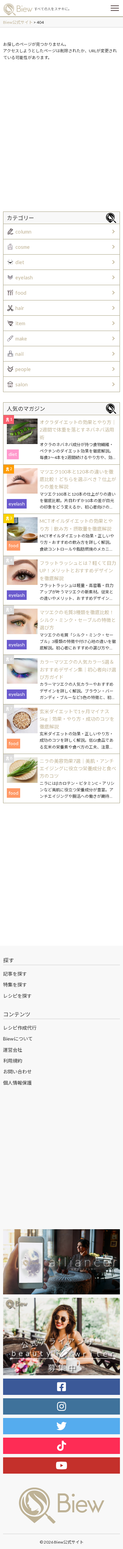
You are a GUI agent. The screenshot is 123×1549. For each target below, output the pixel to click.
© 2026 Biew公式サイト (62, 1542)
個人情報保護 (17, 1083)
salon (21, 384)
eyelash (24, 277)
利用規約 (12, 1061)
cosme (22, 247)
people (23, 369)
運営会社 (12, 1050)
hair (19, 308)
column (23, 231)
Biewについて (18, 1038)
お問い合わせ (17, 1071)
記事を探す (15, 974)
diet (19, 262)
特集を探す (15, 985)
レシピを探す (17, 996)
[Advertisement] (61, 130)
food (20, 293)
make (21, 338)
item (20, 323)
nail (19, 354)
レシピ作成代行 (20, 1028)
